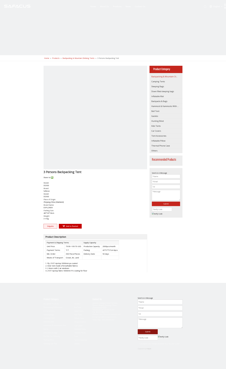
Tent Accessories (158, 136)
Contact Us (140, 6)
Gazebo (154, 116)
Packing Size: (49, 210)
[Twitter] (54, 360)
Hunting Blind (157, 121)
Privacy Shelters (80, 322)
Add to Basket (72, 226)
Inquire (50, 226)
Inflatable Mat (157, 96)
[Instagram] (63, 360)
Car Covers (156, 131)
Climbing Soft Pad (50, 343)
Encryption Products (51, 304)
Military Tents (79, 318)
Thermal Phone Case (160, 145)
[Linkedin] (50, 360)
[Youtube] (59, 360)
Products (117, 6)
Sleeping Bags (157, 86)
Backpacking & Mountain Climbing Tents (166, 76)
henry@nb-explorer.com (107, 317)
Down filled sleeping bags (162, 91)
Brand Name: (49, 205)
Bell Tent (155, 111)
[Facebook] (45, 360)
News (128, 6)
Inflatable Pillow (158, 141)
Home (93, 6)
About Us (104, 6)
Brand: (46, 188)
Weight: (47, 216)
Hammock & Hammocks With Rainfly (166, 106)
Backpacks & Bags (159, 101)
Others (154, 150)
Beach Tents (79, 311)
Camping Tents (158, 81)
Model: (46, 183)
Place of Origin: (50, 199)
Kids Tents (156, 126)
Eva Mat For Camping (52, 336)
